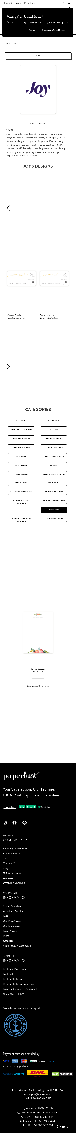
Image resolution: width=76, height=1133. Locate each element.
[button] (66, 3)
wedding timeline (13, 911)
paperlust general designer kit (21, 989)
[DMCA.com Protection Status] (62, 1073)
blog (5, 868)
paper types (10, 930)
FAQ (5, 916)
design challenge (13, 979)
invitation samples (14, 882)
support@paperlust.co (39, 1094)
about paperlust (12, 906)
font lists (8, 974)
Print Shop (29, 3)
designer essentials (14, 969)
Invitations (7, 43)
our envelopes (11, 926)
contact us (9, 863)
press (6, 935)
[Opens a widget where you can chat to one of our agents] (62, 1126)
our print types (12, 920)
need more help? (13, 993)
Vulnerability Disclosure (17, 945)
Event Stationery (12, 3)
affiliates (8, 940)
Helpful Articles (12, 873)
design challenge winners (18, 984)
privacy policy (11, 853)
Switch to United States (53, 30)
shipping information (15, 848)
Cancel (32, 30)
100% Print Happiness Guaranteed (31, 795)
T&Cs (6, 858)
